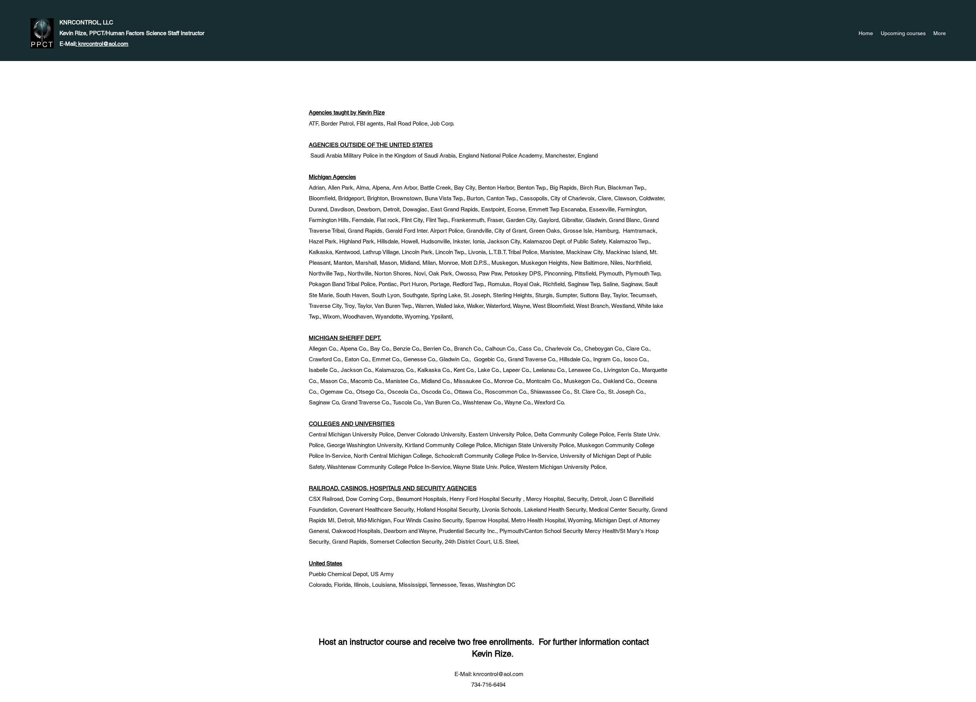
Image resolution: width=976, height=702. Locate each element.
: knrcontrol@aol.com (101, 43)
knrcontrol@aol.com (498, 674)
